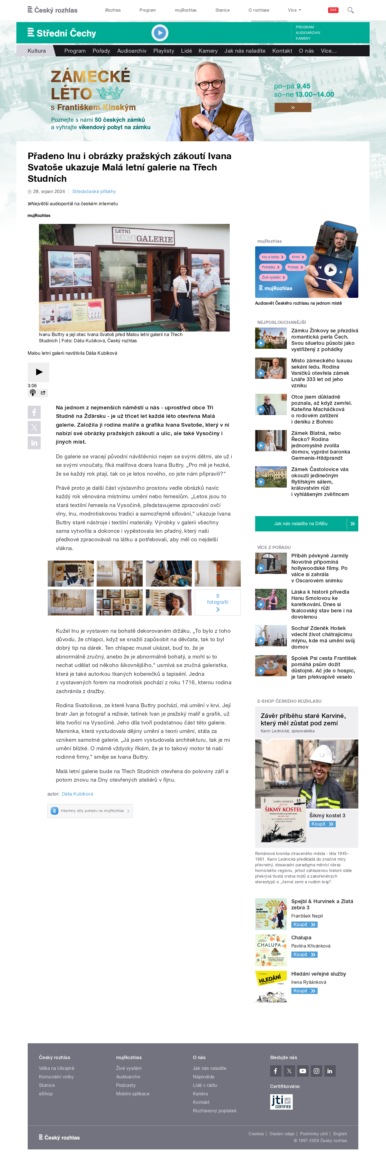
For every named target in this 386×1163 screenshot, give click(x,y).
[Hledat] (350, 10)
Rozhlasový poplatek (215, 1110)
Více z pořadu (274, 547)
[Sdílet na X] (34, 427)
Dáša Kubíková (89, 340)
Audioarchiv (308, 33)
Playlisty (163, 51)
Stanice (223, 10)
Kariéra (200, 1093)
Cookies (256, 1134)
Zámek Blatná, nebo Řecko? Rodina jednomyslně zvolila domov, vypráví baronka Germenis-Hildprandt (320, 445)
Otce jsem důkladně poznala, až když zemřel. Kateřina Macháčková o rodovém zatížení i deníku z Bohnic (321, 409)
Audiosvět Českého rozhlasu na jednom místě (298, 303)
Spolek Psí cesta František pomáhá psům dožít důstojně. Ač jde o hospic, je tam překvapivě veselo (324, 667)
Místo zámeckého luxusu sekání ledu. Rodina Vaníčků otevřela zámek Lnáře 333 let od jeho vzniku (321, 373)
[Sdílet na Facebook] (34, 412)
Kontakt (282, 51)
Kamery (303, 38)
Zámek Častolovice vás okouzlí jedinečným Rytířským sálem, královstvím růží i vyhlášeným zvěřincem (320, 481)
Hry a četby (270, 257)
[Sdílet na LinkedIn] (34, 442)
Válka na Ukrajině (56, 1068)
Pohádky (268, 267)
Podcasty (126, 1085)
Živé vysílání (271, 277)
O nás (306, 51)
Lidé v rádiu (205, 1085)
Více (329, 51)
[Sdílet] (43, 393)
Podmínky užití (314, 1134)
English (340, 1134)
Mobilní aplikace (133, 1093)
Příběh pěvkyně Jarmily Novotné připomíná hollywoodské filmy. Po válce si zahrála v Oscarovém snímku (319, 568)
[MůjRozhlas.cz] (39, 216)
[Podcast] (33, 393)
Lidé (186, 51)
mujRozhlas (186, 10)
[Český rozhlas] (52, 10)
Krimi (296, 257)
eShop (46, 1093)
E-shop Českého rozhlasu (289, 701)
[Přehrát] (38, 372)
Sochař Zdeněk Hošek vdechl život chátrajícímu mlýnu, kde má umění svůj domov (323, 637)
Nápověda (203, 1076)
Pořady (101, 51)
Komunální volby (56, 1076)
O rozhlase (259, 10)
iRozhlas (113, 10)
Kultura (37, 51)
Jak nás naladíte (245, 51)
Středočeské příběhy (94, 191)
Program (148, 10)
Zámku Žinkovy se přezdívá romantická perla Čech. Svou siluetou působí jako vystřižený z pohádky (324, 340)
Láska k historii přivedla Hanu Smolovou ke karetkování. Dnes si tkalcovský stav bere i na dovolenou (321, 604)
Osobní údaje (282, 1134)
